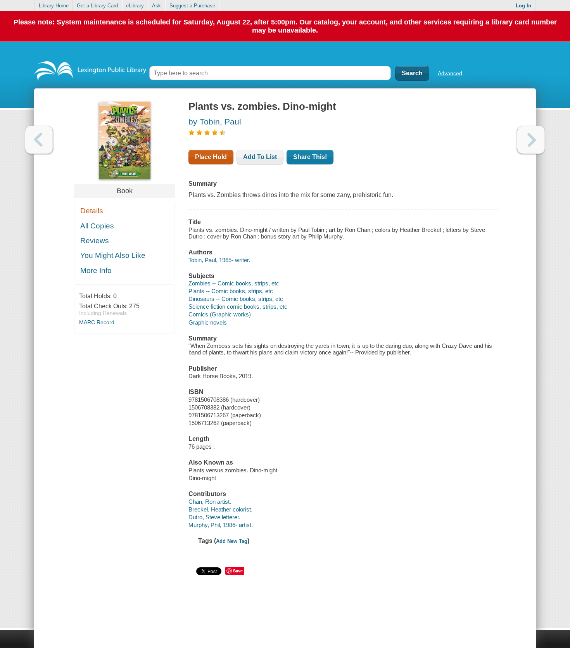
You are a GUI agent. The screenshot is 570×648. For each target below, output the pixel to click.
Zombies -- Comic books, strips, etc (233, 283)
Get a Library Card (97, 6)
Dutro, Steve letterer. (214, 517)
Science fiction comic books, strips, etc (237, 306)
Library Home (54, 6)
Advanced (450, 73)
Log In (523, 6)
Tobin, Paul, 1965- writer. (219, 260)
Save (238, 571)
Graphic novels (207, 322)
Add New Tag (231, 541)
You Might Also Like (112, 255)
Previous (39, 140)
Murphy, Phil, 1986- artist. (220, 525)
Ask (156, 6)
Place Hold (211, 157)
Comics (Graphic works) (219, 314)
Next (531, 140)
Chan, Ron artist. (209, 501)
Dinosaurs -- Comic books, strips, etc (235, 298)
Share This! (310, 157)
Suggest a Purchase (192, 6)
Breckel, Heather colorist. (220, 509)
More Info (96, 270)
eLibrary (135, 6)
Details (91, 211)
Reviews (94, 241)
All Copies (97, 226)
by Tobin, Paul (214, 121)
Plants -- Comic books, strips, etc (230, 291)
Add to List (260, 157)
